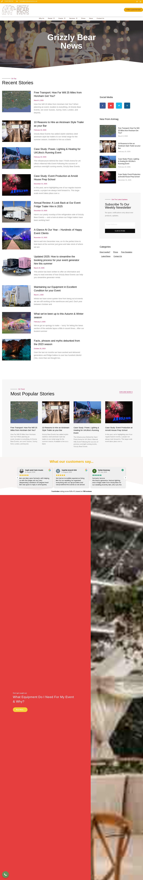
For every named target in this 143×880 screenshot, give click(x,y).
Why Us (41, 18)
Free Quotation (126, 252)
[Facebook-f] (137, 1)
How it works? (105, 252)
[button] (125, 477)
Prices (83, 18)
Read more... (20, 710)
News (91, 18)
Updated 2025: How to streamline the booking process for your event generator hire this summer (56, 260)
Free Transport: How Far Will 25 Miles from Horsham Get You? (128, 130)
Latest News (105, 256)
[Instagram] (140, 1)
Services (72, 18)
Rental (50, 18)
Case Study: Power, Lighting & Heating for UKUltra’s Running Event (128, 161)
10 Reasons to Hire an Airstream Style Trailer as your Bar (129, 146)
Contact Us (100, 18)
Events (61, 18)
